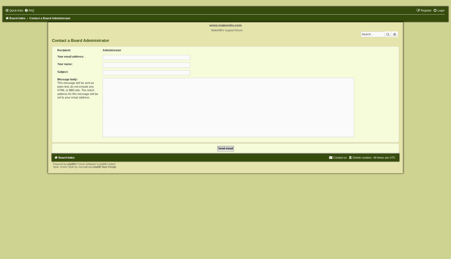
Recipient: (64, 50)
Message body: (67, 79)
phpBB (71, 164)
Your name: (65, 64)
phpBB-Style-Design (104, 166)
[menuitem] (29, 10)
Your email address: (70, 56)
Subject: (62, 72)
